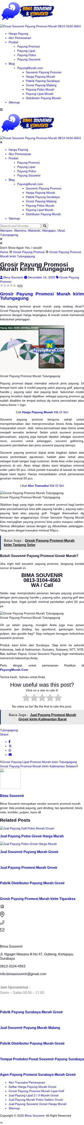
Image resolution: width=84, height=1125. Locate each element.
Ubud (61, 230)
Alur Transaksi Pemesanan (27, 1082)
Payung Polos (26, 55)
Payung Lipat (26, 50)
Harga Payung (18, 33)
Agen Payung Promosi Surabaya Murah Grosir (38, 1074)
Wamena (20, 230)
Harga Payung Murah (40, 76)
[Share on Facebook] (10, 741)
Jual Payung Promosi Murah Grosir (28, 867)
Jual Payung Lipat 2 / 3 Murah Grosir (34, 1095)
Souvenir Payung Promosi (43, 72)
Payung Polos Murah (40, 89)
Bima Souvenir (13, 277)
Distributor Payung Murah (43, 98)
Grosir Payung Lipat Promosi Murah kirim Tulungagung (39, 762)
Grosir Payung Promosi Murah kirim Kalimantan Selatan (38, 766)
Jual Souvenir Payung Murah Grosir (29, 852)
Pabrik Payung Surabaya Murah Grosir (31, 1012)
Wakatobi (34, 230)
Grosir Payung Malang (41, 85)
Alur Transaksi (38, 485)
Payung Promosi (28, 46)
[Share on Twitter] (10, 746)
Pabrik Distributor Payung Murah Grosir (32, 883)
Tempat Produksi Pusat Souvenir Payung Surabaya (42, 1059)
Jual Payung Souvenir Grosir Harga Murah (38, 1104)
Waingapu (49, 230)
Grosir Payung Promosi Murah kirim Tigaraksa (37, 899)
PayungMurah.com (30, 68)
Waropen (6, 230)
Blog (12, 63)
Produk (13, 42)
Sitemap (14, 102)
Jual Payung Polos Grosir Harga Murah (32, 836)
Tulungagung (9, 234)
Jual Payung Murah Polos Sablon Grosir (36, 1099)
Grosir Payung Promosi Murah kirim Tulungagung (42, 296)
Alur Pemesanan (20, 38)
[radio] (26, 698)
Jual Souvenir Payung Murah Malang (30, 1028)
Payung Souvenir (28, 59)
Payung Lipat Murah (39, 93)
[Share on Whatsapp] (10, 750)
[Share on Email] (10, 754)
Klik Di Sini (60, 412)
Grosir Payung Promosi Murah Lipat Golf (36, 1091)
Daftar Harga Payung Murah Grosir (32, 1086)
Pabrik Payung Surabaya (43, 81)
